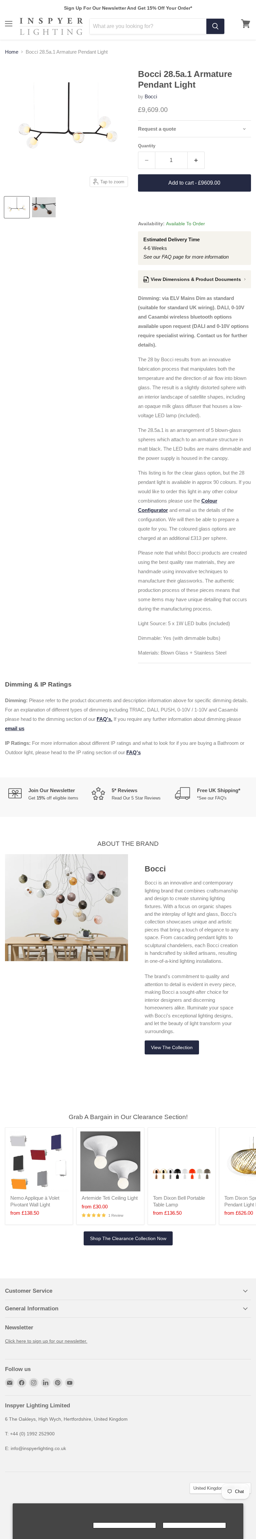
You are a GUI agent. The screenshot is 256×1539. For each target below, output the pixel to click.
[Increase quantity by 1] (196, 160)
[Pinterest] (57, 1382)
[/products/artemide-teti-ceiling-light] (110, 1161)
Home (11, 52)
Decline (194, 1525)
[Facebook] (21, 1382)
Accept (124, 1525)
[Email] (9, 1382)
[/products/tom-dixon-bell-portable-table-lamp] (182, 1161)
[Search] (215, 26)
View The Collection (172, 1047)
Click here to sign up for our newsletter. (46, 1341)
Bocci (151, 96)
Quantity (146, 145)
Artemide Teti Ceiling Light (110, 1198)
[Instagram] (33, 1382)
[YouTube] (69, 1382)
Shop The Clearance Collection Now (128, 1238)
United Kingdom (217, 1488)
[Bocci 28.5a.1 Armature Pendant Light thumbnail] (16, 207)
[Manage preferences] (54, 1525)
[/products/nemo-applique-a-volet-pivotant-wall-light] (39, 1161)
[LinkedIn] (45, 1382)
